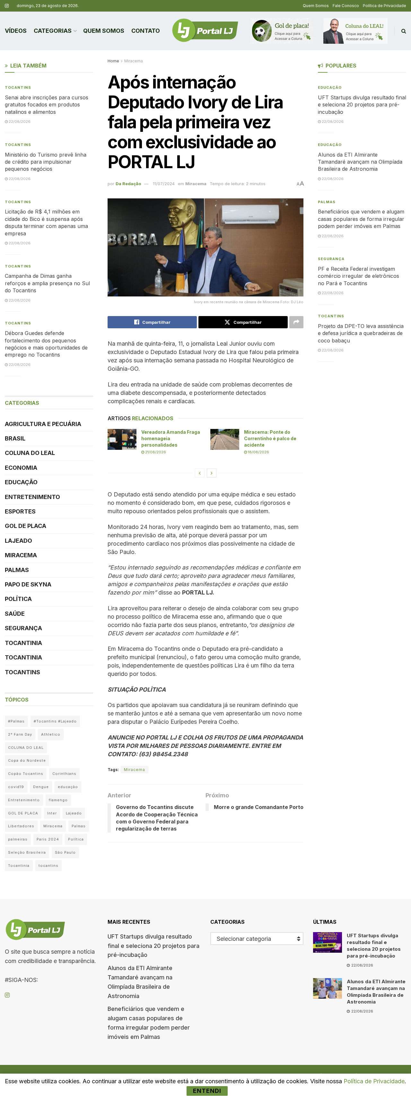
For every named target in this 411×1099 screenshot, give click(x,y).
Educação (21, 482)
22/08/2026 (19, 121)
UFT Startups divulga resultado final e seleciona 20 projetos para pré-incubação (362, 104)
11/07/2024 (164, 183)
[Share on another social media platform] (296, 322)
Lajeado (18, 540)
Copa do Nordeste (27, 760)
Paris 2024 (48, 839)
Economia (21, 467)
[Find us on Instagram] (7, 6)
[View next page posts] (211, 472)
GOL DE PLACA (25, 525)
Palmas (17, 570)
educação (68, 787)
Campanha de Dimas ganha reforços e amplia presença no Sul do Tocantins (47, 283)
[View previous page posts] (200, 472)
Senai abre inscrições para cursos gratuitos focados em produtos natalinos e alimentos (46, 104)
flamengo (58, 800)
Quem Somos (316, 5)
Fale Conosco (346, 5)
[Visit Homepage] (205, 30)
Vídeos (16, 30)
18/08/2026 (258, 452)
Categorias (53, 30)
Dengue (41, 787)
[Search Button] (403, 31)
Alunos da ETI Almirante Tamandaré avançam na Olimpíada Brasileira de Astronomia (360, 161)
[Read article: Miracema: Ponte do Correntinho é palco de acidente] (224, 439)
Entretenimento (32, 497)
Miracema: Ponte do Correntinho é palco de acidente (270, 438)
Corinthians (64, 773)
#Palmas (16, 721)
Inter (52, 813)
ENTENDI (207, 1090)
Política (18, 598)
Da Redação (128, 183)
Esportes (20, 511)
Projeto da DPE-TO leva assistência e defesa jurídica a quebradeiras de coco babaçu (361, 333)
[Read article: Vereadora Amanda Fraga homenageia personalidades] (122, 439)
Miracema (133, 61)
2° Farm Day (20, 734)
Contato (145, 30)
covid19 (16, 787)
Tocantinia (23, 643)
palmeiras (18, 839)
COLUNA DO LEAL (30, 453)
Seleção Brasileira (27, 852)
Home (113, 61)
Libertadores (21, 826)
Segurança (23, 628)
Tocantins (18, 87)
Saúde (15, 613)
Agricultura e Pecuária (43, 424)
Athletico (50, 734)
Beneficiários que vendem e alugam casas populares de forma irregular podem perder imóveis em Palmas (361, 218)
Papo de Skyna (28, 584)
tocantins (48, 865)
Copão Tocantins (25, 773)
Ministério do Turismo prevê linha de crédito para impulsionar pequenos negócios (45, 161)
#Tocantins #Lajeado (55, 721)
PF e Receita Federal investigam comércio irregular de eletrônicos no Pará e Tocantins (358, 276)
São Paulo (65, 852)
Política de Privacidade (384, 5)
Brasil (15, 438)
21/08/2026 (155, 452)
